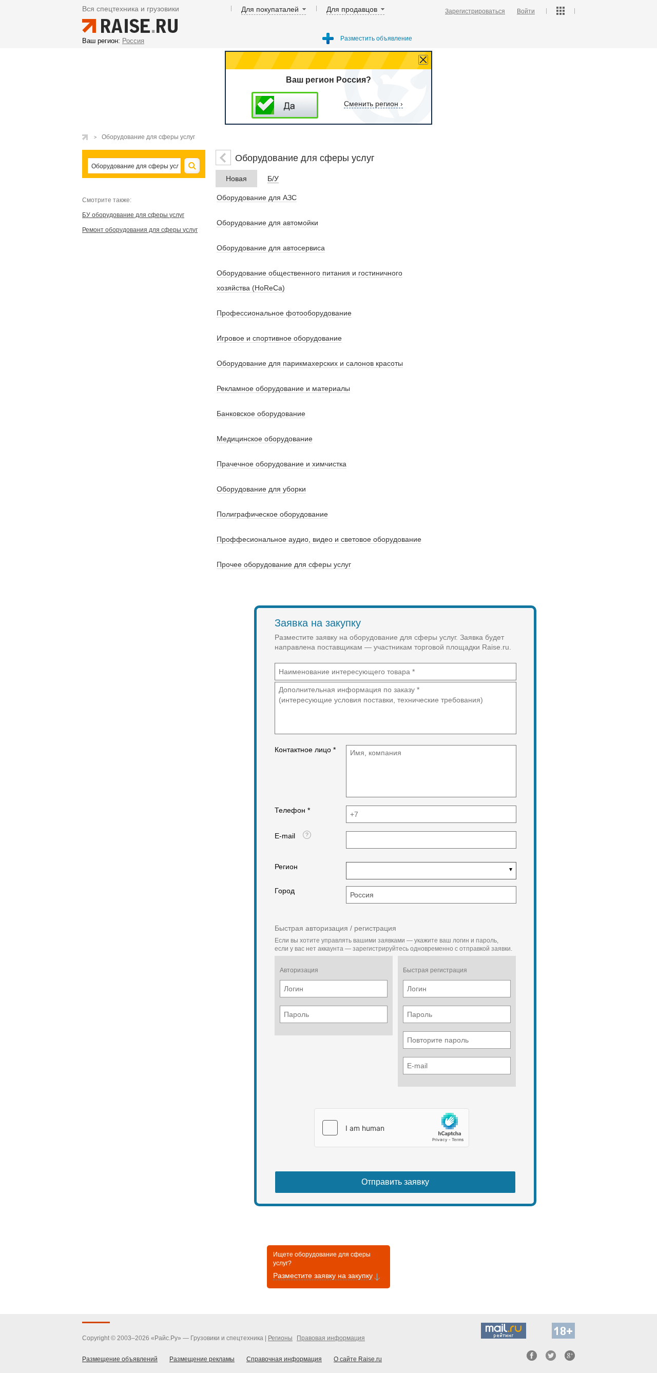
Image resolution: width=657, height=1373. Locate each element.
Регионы (280, 1338)
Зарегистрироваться (475, 11)
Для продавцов (351, 9)
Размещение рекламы (202, 1359)
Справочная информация (284, 1359)
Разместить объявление (376, 38)
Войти (526, 11)
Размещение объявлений (120, 1359)
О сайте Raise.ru (358, 1359)
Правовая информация (331, 1338)
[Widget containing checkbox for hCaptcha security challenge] (391, 1127)
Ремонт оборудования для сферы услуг (140, 229)
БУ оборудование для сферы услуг (133, 215)
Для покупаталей (270, 9)
